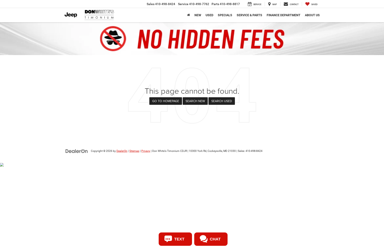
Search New (195, 101)
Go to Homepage (165, 101)
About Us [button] (312, 15)
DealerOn (121, 151)
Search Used (221, 101)
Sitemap (134, 151)
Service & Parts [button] (249, 15)
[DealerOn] (76, 151)
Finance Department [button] (283, 15)
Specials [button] (225, 15)
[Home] (188, 15)
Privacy (145, 151)
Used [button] (209, 15)
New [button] (197, 15)
